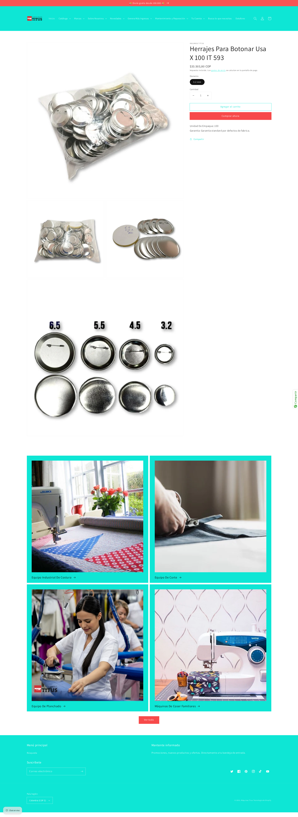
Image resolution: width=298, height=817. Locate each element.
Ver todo (149, 719)
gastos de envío (218, 70)
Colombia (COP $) (37, 800)
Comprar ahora (230, 116)
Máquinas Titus (247, 800)
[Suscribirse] (81, 771)
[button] (255, 18)
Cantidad (194, 89)
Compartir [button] (199, 139)
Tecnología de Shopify (262, 800)
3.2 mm (197, 81)
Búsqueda (32, 752)
